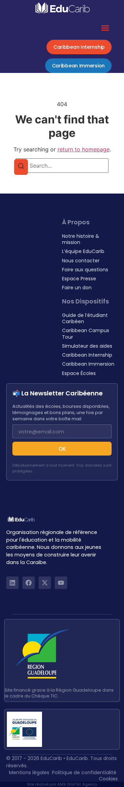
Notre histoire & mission (80, 239)
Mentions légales (29, 772)
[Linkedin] (12, 583)
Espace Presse (79, 278)
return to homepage (84, 149)
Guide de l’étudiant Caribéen (85, 318)
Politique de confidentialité (84, 772)
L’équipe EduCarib (83, 251)
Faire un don (77, 287)
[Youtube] (61, 583)
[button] (105, 28)
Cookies (108, 779)
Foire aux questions (85, 269)
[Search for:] (62, 165)
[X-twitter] (45, 583)
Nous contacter (81, 260)
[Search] (21, 167)
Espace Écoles (79, 373)
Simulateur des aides (87, 346)
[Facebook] (28, 583)
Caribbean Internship (87, 355)
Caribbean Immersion (88, 364)
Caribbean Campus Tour (85, 333)
